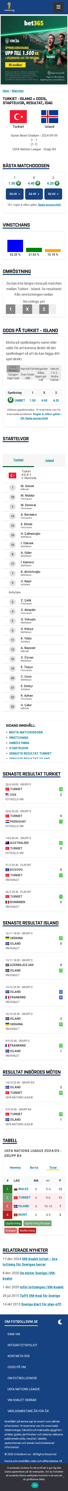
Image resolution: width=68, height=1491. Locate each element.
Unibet (20, 400)
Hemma (15, 1168)
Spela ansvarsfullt (49, 204)
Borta (34, 1168)
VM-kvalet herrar (22, 1400)
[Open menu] (58, 7)
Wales (23, 1189)
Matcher (18, 91)
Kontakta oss (19, 1356)
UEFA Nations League (24, 1389)
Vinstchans (18, 737)
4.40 (44, 400)
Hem (6, 91)
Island (50, 460)
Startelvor (18, 748)
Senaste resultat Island (29, 759)
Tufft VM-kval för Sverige (40, 1296)
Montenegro (28, 1215)
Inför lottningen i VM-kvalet (42, 1287)
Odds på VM (17, 1367)
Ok (35, 1485)
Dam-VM (14, 1334)
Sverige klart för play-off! (41, 1304)
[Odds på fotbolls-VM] (34, 50)
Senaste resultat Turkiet (30, 753)
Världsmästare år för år (28, 1411)
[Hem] (9, 7)
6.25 (56, 400)
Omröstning (19, 743)
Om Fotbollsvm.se (22, 1378)
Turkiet (18, 460)
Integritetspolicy (22, 1345)
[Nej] (63, 1477)
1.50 (33, 400)
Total (52, 1168)
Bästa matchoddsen (26, 732)
